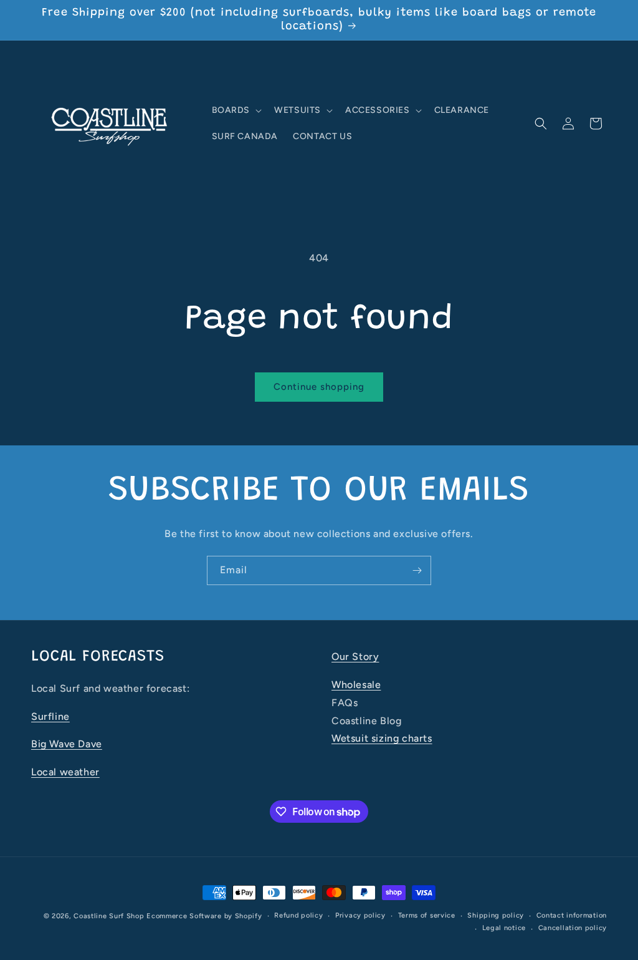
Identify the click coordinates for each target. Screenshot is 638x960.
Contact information (571, 915)
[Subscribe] (417, 570)
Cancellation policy (572, 928)
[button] (235, 110)
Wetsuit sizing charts (381, 738)
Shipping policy (495, 915)
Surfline (50, 716)
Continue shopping (319, 386)
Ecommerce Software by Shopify (204, 916)
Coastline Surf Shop (109, 916)
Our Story (355, 656)
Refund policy (298, 915)
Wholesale (356, 685)
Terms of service (426, 915)
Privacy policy (360, 915)
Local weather (65, 772)
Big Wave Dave (66, 744)
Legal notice (504, 928)
